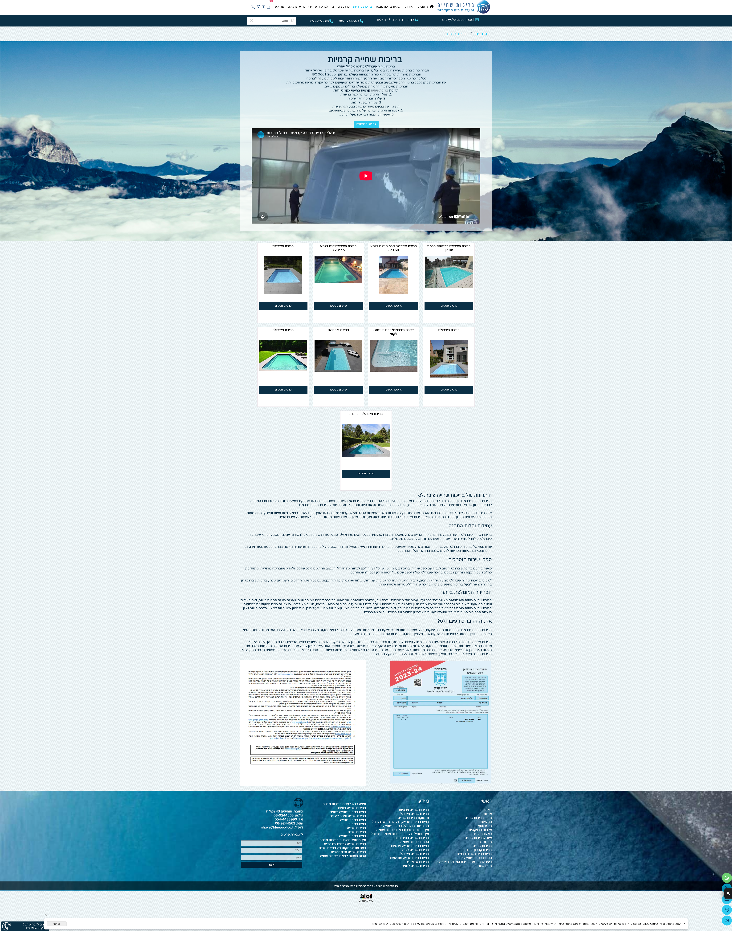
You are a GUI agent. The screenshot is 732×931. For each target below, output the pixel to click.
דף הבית (423, 7)
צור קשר (278, 7)
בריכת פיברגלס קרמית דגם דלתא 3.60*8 (393, 248)
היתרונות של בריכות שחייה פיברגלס (455, 495)
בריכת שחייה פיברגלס (413, 854)
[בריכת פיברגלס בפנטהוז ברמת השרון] (449, 287)
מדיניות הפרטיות (381, 923)
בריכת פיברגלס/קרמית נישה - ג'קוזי (393, 332)
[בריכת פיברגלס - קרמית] (366, 456)
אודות (409, 7)
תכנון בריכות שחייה (478, 818)
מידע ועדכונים (296, 7)
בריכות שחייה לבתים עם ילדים (345, 844)
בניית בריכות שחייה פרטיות (410, 846)
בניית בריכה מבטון (388, 7)
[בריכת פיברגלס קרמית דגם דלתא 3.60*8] (393, 293)
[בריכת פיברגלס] (283, 293)
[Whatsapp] (727, 879)
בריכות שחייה (482, 846)
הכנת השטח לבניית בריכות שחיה (343, 856)
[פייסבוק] (263, 6)
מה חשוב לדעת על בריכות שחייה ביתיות (401, 826)
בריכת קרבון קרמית (478, 850)
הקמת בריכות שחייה (414, 842)
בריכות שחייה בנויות (352, 808)
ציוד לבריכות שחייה (321, 7)
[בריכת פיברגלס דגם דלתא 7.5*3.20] (338, 282)
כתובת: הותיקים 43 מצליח (395, 20)
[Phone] (253, 6)
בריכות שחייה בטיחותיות (411, 838)
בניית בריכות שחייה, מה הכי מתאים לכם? (400, 822)
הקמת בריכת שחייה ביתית (473, 858)
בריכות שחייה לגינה (415, 850)
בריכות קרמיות (362, 7)
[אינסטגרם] (258, 6)
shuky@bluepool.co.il (458, 20)
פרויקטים (344, 7)
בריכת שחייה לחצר (415, 866)
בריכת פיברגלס (283, 246)
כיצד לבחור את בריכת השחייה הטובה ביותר (461, 862)
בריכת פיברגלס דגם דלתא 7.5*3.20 (338, 248)
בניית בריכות (357, 824)
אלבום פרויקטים (480, 830)
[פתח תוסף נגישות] (728, 893)
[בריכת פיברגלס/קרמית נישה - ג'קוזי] (393, 371)
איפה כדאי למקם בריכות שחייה (344, 804)
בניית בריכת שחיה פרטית (474, 854)
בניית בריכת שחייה (353, 820)
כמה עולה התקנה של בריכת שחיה (342, 848)
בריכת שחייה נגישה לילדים (348, 816)
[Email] (727, 900)
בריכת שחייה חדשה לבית (348, 852)
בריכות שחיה (357, 832)
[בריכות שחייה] (463, 7)
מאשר (56, 923)
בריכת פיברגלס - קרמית (366, 414)
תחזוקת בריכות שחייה (413, 818)
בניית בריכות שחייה (352, 836)
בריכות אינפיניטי (417, 862)
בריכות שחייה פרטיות (414, 810)
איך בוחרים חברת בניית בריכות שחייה (402, 830)
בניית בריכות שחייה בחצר (348, 812)
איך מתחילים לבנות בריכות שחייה (342, 840)
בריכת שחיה (386, 66)
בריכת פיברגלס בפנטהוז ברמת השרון (449, 248)
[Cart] (268, 6)
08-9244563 (284, 815)
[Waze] (727, 911)
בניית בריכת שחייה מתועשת (409, 858)
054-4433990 (286, 819)
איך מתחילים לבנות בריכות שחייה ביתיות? (400, 834)
